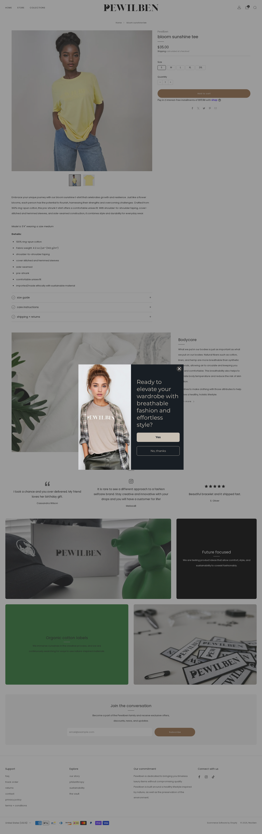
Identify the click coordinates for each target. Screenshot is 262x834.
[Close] (179, 368)
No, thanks (158, 451)
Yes (158, 437)
